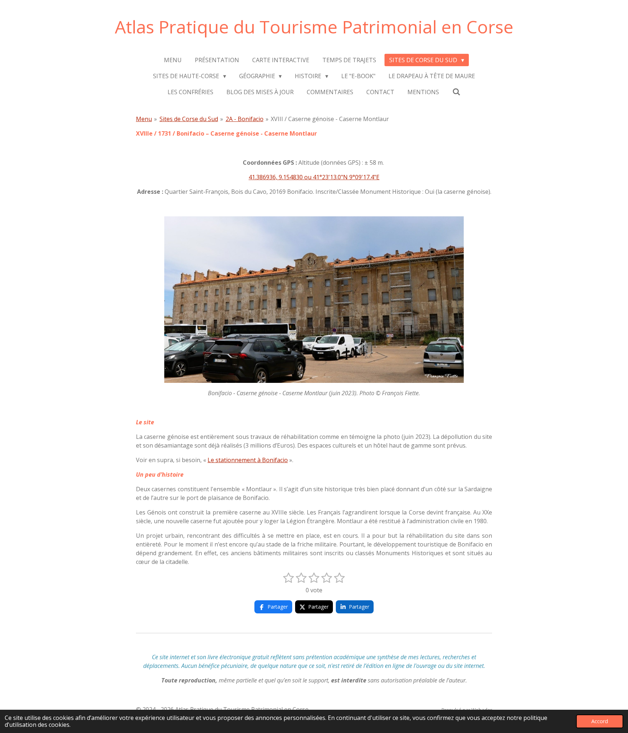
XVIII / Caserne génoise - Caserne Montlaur (330, 119)
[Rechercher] (456, 91)
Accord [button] (599, 721)
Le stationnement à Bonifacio (248, 460)
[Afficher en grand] (314, 299)
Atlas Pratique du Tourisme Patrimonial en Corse (314, 27)
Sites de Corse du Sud (189, 119)
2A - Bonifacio (244, 119)
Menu (144, 119)
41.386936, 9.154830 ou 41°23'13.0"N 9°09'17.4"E (314, 177)
